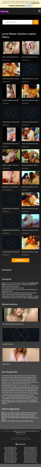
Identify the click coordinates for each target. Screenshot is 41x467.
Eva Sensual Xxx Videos (31, 382)
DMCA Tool (22, 432)
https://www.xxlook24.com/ (10, 462)
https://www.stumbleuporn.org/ (31, 462)
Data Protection (32, 431)
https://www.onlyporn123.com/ (30, 456)
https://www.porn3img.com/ (30, 459)
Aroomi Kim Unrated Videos (9, 376)
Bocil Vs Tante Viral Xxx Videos (27, 376)
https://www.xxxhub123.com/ (10, 458)
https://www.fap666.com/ (10, 452)
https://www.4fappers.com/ (10, 447)
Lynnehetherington (7, 344)
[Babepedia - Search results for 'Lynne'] (11, 184)
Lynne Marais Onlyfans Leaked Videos (13, 324)
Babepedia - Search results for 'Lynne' (13, 187)
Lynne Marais (6, 364)
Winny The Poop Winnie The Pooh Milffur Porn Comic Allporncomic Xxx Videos (19, 391)
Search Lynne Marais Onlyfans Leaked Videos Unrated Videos (20, 413)
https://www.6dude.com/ (10, 451)
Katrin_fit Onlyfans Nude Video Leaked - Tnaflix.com (17, 100)
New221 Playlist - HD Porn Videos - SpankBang (15, 165)
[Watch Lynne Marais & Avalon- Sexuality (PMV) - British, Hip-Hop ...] (30, 97)
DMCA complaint (33, 298)
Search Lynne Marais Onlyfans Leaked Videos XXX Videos (19, 414)
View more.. (20, 260)
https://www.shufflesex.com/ (10, 454)
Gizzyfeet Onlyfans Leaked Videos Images (19, 387)
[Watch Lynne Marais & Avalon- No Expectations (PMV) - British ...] (11, 76)
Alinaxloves (5, 380)
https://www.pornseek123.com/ (31, 451)
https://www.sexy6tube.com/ (30, 448)
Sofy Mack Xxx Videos (29, 380)
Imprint (15, 431)
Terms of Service (22, 431)
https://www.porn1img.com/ (30, 457)
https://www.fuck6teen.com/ (30, 449)
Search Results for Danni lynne (11, 122)
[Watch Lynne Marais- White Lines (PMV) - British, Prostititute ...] (30, 162)
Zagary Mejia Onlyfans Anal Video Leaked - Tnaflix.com (17, 143)
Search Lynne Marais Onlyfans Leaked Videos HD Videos (19, 416)
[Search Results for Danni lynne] (11, 119)
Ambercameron (6, 384)
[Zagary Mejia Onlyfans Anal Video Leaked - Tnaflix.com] (11, 140)
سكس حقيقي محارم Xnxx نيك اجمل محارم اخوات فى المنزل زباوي (20, 399)
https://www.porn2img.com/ (30, 458)
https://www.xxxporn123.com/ (10, 459)
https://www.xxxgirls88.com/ (30, 447)
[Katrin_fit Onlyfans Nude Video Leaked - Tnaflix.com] (11, 97)
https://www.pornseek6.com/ (30, 452)
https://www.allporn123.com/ (30, 454)
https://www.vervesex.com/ (10, 456)
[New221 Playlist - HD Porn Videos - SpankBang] (11, 162)
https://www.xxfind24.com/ (10, 461)
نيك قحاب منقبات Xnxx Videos (15, 382)
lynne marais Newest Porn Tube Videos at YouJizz (16, 57)
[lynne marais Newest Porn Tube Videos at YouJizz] (11, 54)
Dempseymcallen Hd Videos (29, 392)
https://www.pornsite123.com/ (10, 453)
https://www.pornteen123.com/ (30, 453)
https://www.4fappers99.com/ (10, 448)
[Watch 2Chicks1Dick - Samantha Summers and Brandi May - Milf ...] (30, 76)
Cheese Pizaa (6, 377)
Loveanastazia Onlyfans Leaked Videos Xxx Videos (16, 398)
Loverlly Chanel (15, 384)
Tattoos (4, 382)
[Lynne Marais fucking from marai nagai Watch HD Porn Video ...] (30, 119)
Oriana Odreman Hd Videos (18, 377)
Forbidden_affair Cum (22, 402)
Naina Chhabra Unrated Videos (27, 379)
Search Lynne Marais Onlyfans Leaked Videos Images (18, 421)
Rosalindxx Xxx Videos (15, 380)
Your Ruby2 (24, 384)
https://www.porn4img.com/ (30, 461)
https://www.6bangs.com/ (10, 449)
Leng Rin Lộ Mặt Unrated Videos (18, 389)
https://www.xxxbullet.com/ (10, 457)
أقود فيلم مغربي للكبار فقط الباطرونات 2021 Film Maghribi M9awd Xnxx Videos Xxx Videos (19, 396)
